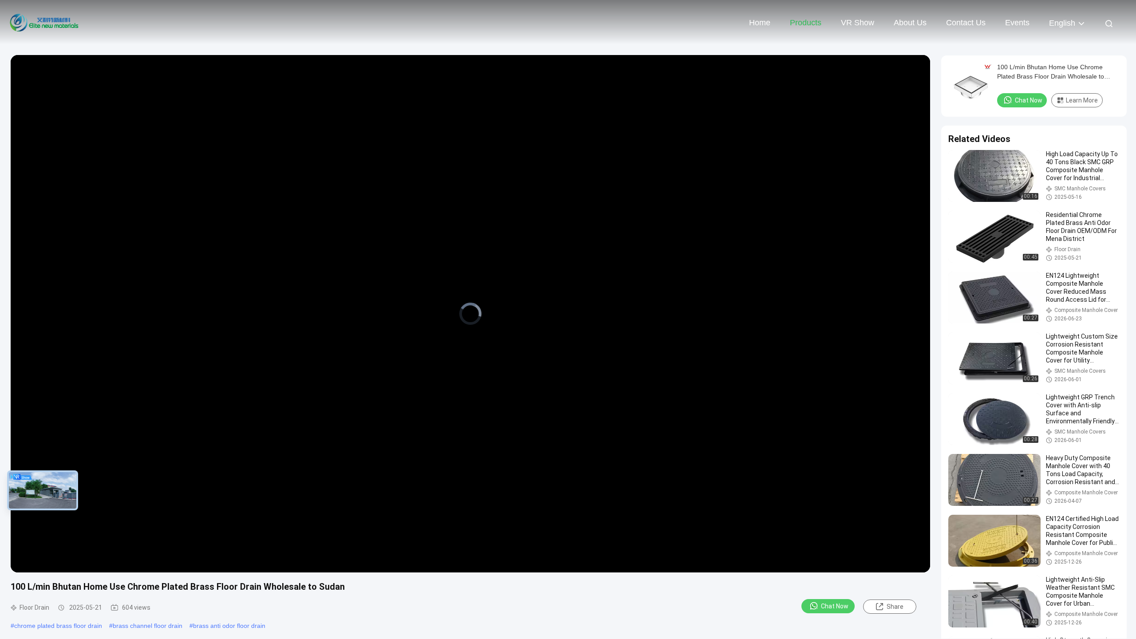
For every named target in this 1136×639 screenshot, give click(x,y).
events (1017, 22)
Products (805, 22)
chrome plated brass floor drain (58, 625)
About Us (910, 22)
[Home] (44, 22)
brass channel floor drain (147, 625)
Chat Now (834, 606)
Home (759, 22)
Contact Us (966, 22)
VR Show (857, 22)
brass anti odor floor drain (229, 625)
